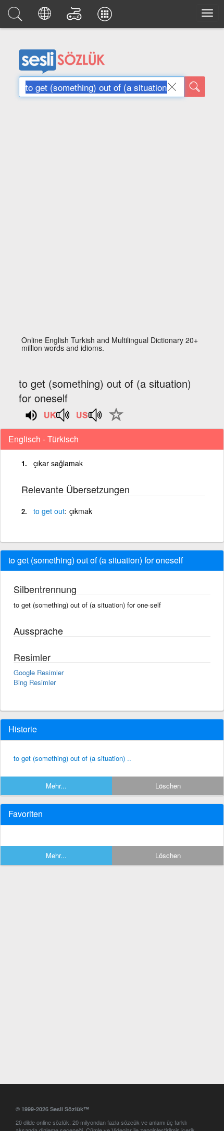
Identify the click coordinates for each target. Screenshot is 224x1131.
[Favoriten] (113, 420)
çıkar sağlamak (58, 463)
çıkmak (80, 511)
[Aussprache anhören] (57, 418)
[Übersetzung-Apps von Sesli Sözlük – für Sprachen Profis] (106, 17)
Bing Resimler (35, 682)
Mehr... (56, 786)
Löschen (168, 786)
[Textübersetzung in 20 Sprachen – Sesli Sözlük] (46, 17)
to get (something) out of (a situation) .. (72, 758)
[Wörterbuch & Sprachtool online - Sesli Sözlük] (17, 17)
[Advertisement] (112, 219)
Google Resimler (39, 672)
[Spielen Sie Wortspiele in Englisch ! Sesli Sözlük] (75, 17)
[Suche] (194, 86)
